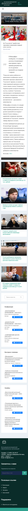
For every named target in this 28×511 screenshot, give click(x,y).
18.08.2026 (7, 279)
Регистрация (5, 485)
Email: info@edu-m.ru (7, 457)
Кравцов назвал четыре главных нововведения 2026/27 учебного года (13, 206)
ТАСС (10, 153)
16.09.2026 (18, 428)
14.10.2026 (18, 317)
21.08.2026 (7, 175)
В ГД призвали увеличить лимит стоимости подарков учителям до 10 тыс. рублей (14, 180)
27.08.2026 (18, 398)
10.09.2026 (18, 412)
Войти (19, 4)
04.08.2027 (18, 378)
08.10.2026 (18, 365)
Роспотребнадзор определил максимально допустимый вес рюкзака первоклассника (12, 258)
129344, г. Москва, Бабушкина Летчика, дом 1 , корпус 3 (12, 455)
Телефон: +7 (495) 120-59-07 (9, 453)
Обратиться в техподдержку (9, 504)
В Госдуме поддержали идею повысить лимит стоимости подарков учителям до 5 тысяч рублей (12, 286)
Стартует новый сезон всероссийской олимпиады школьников (11, 232)
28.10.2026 (18, 342)
